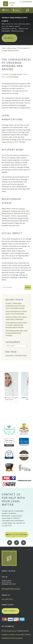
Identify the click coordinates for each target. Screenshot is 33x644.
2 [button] (16, 401)
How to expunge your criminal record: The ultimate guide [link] (16, 312)
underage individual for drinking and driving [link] (13, 210)
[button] (5, 10)
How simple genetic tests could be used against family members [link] (16, 333)
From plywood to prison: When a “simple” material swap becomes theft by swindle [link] (16, 325)
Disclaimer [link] (5, 634)
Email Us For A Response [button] (17, 535)
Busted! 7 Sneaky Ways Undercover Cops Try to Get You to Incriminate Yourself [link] (15, 306)
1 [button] (15, 401)
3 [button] (17, 401)
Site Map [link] (11, 634)
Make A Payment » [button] (10, 611)
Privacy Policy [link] (20, 634)
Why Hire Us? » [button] (9, 38)
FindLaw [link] (20, 638)
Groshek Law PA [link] (16, 74)
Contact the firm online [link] (12, 517)
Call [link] (17, 10)
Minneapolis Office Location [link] (11, 589)
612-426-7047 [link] (27, 2)
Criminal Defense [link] (13, 77)
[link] (9, 3)
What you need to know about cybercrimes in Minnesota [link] (16, 318)
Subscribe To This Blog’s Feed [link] (16, 355)
